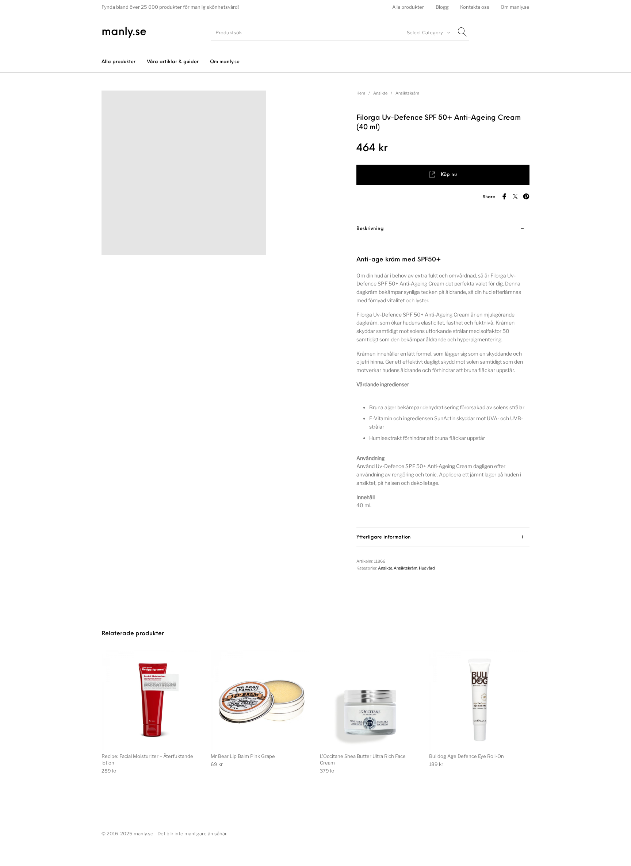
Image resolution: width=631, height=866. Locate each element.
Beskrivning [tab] (370, 228)
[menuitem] (408, 7)
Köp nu (449, 174)
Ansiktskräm (407, 93)
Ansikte (380, 93)
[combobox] (427, 32)
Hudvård (427, 568)
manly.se (124, 32)
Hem (360, 93)
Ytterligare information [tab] (383, 537)
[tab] (442, 373)
